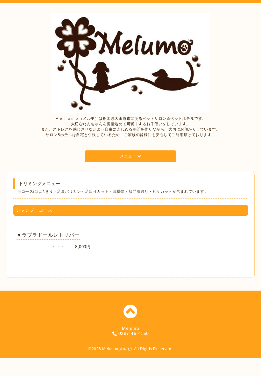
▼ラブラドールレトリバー (48, 235)
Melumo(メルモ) (117, 349)
